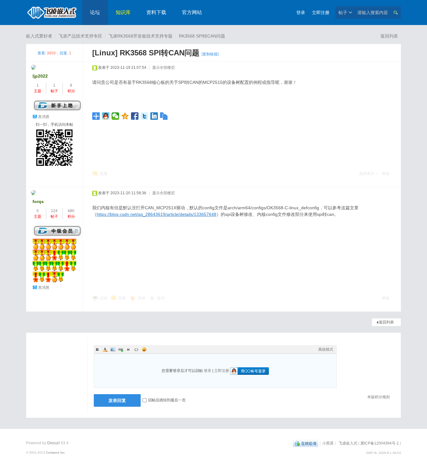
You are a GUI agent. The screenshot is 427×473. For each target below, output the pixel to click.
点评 (104, 298)
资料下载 (156, 12)
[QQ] (305, 443)
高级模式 (325, 349)
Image (113, 349)
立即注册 (320, 12)
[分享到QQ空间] (125, 116)
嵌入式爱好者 (39, 35)
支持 (142, 298)
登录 (300, 12)
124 (54, 211)
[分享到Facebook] (135, 116)
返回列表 (389, 35)
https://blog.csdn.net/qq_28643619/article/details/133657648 (156, 214)
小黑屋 (328, 443)
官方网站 (192, 12)
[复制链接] (210, 54)
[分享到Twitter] (144, 116)
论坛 (95, 12)
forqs (38, 201)
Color (105, 349)
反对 (161, 298)
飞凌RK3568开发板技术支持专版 (140, 35)
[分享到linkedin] (154, 116)
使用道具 (366, 173)
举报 (385, 173)
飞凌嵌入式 (348, 443)
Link (121, 349)
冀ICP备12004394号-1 (379, 443)
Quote (128, 349)
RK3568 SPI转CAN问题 (202, 35)
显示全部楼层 (163, 67)
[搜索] (395, 12)
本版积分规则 (378, 397)
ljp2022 (40, 76)
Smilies (144, 349)
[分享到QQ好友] (106, 116)
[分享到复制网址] (164, 116)
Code (136, 349)
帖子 (343, 12)
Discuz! (53, 443)
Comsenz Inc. (56, 452)
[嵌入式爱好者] (52, 20)
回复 (104, 173)
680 (71, 211)
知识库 (123, 12)
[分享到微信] (115, 116)
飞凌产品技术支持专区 (80, 35)
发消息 (43, 116)
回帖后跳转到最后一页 (167, 400)
